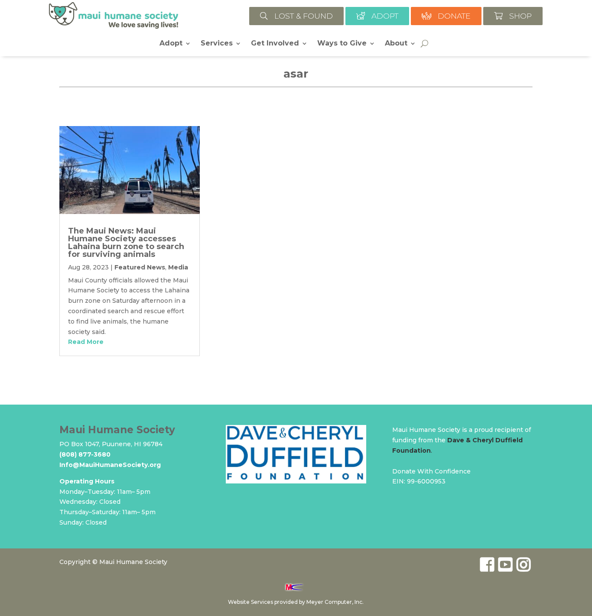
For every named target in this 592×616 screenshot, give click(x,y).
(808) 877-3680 (85, 454)
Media (178, 267)
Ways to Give (342, 43)
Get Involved (275, 43)
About (396, 43)
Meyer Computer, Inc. (335, 602)
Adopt (170, 43)
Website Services (250, 602)
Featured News (139, 267)
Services (217, 43)
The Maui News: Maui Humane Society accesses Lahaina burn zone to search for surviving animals (126, 242)
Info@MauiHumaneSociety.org (110, 465)
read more (86, 342)
